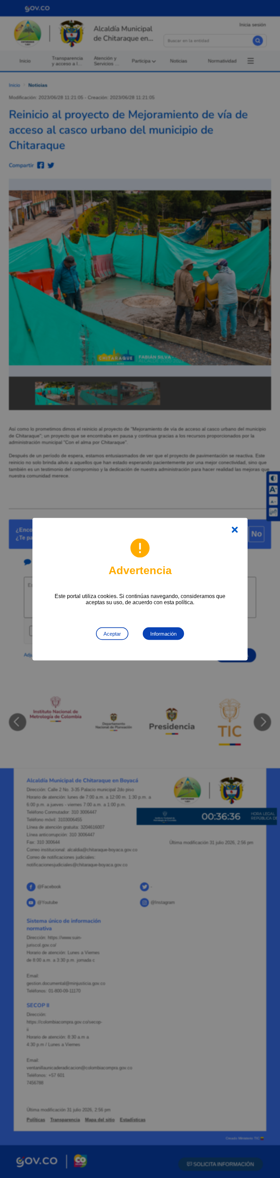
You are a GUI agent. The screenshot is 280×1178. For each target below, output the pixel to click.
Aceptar (112, 633)
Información (163, 633)
